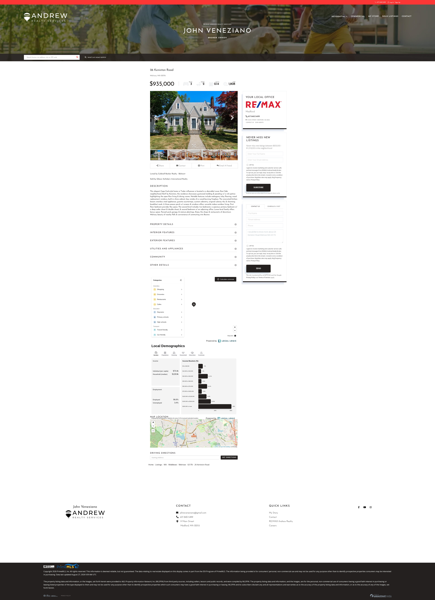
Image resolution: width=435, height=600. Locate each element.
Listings (158, 464)
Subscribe (258, 187)
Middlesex (172, 464)
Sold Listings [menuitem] (390, 16)
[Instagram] (370, 507)
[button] (77, 57)
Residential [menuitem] (339, 16)
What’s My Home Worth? (97, 57)
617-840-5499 (381, 2)
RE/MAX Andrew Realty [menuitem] (281, 521)
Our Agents (259, 122)
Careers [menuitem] (273, 526)
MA (165, 464)
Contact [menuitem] (407, 16)
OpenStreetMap (225, 447)
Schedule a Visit (273, 206)
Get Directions (229, 457)
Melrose (182, 464)
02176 (190, 464)
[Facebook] (358, 507)
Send (258, 268)
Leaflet (216, 447)
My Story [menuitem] (373, 16)
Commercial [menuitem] (358, 16)
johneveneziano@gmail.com (193, 513)
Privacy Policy (255, 180)
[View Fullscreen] (153, 430)
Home (150, 464)
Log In (392, 2)
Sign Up (397, 2)
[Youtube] (364, 507)
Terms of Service (264, 277)
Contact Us (250, 122)
